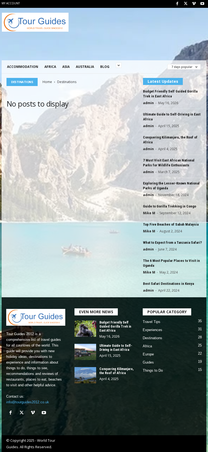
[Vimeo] (194, 4)
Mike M (149, 213)
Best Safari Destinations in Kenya (168, 284)
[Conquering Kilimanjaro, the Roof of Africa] (85, 375)
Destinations (152, 338)
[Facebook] (177, 4)
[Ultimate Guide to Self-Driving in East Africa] (85, 352)
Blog (104, 66)
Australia (85, 66)
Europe (148, 354)
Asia (66, 66)
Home (47, 82)
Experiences (152, 330)
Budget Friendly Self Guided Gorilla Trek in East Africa (115, 326)
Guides (148, 362)
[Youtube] (202, 4)
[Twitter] (185, 4)
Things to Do (153, 370)
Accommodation (22, 66)
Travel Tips (151, 322)
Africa (50, 66)
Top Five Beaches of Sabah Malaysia (171, 224)
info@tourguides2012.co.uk (27, 402)
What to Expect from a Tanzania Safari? (172, 242)
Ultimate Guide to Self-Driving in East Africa (115, 348)
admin (148, 103)
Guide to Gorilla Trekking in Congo (169, 206)
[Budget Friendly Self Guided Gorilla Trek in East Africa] (85, 329)
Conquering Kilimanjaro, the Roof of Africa (116, 371)
